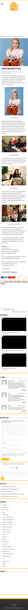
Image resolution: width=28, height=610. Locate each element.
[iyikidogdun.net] (14, 6)
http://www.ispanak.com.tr (14, 399)
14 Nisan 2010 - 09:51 (22, 405)
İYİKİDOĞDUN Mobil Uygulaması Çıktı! (9, 496)
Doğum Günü (5, 514)
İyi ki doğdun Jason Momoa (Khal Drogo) (12, 350)
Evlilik (3, 534)
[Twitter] (14, 467)
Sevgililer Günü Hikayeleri (8, 553)
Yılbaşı (3, 566)
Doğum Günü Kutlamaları (7, 519)
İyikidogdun (2, 36)
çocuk (11, 282)
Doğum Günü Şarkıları (7, 527)
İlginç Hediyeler (5, 541)
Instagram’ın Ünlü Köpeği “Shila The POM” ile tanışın (12, 494)
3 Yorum (21, 72)
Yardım (2, 283)
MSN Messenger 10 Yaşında (18, 311)
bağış (6, 282)
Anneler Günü (5, 507)
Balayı (3, 512)
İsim (3, 438)
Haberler (4, 536)
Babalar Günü (5, 509)
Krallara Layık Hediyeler (8, 309)
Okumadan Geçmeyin (7, 546)
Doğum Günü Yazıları (7, 529)
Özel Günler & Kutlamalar (8, 549)
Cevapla (24, 390)
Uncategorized (5, 561)
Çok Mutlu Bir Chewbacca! (9, 368)
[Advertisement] (14, 22)
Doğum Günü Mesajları (7, 522)
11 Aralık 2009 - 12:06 (22, 380)
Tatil (3, 558)
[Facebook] (11, 467)
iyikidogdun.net (6, 71)
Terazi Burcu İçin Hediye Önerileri (11, 332)
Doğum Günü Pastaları (7, 524)
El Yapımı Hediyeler (6, 531)
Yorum (3, 424)
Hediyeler (25, 282)
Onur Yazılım (14, 604)
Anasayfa (9, 36)
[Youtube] (17, 467)
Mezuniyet (4, 544)
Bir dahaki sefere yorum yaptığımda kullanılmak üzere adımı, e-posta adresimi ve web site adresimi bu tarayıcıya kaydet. (14, 454)
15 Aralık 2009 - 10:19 (22, 393)
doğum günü (18, 282)
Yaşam (3, 563)
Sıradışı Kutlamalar (6, 556)
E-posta (4, 443)
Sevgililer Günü (5, 551)
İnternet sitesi (5, 447)
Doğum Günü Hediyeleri (12, 72)
